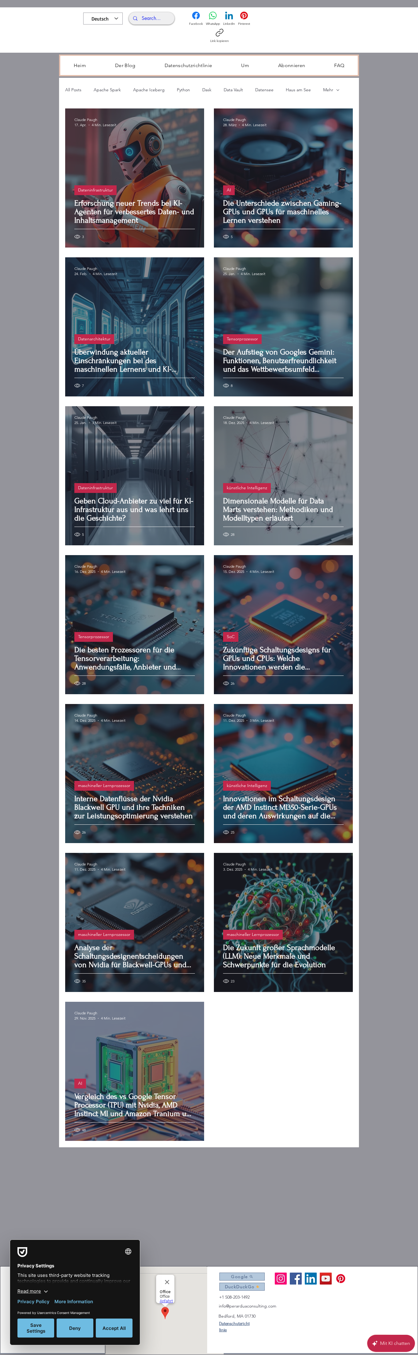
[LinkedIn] (311, 1279)
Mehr (328, 90)
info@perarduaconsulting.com (247, 1306)
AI (229, 190)
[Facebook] (296, 1279)
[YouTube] (326, 1279)
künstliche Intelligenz (247, 487)
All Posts (73, 90)
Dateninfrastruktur (95, 190)
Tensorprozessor (242, 339)
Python (183, 90)
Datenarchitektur (94, 339)
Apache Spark (107, 90)
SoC (231, 636)
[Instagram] (281, 1279)
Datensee (264, 90)
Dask (206, 90)
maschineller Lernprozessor (104, 785)
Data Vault (233, 90)
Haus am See (298, 90)
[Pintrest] (341, 1279)
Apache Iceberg (149, 90)
